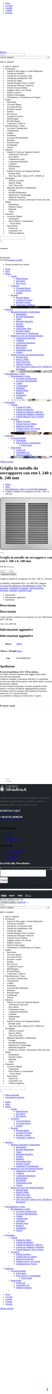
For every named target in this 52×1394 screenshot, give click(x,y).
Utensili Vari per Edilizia (26, 424)
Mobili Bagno (22, 278)
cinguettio (13, 590)
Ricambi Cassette (23, 302)
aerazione (4, 588)
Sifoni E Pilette (22, 359)
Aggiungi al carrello (8, 574)
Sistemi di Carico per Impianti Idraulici (27, 336)
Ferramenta (10, 402)
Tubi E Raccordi (23, 362)
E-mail (28, 590)
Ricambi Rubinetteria (25, 316)
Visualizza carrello (14, 260)
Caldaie (19, 383)
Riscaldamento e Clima (15, 374)
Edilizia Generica (23, 421)
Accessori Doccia (23, 290)
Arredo (14, 276)
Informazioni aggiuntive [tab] (15, 597)
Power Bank (26, 445)
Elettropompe (21, 345)
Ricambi (14, 295)
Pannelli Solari (22, 390)
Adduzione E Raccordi (25, 338)
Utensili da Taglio (23, 407)
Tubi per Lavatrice (23, 364)
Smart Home (16, 447)
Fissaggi (19, 324)
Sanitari (19, 293)
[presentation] (1, 552)
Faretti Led (20, 450)
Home (8, 269)
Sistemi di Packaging (25, 426)
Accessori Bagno (23, 288)
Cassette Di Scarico (24, 300)
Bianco (19, 651)
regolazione (14, 588)
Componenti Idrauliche (25, 343)
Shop (7, 271)
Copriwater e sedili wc (25, 305)
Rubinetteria (21, 314)
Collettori (20, 340)
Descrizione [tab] (10, 595)
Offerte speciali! (6, 461)
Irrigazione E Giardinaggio (27, 333)
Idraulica (9, 309)
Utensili (14, 405)
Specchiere (20, 281)
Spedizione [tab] (10, 600)
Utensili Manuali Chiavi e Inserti (29, 417)
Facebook (4, 590)
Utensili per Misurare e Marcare (29, 412)
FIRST (19, 644)
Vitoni (18, 319)
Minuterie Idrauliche (24, 321)
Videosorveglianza (24, 455)
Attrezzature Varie (23, 328)
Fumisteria (20, 388)
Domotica (9, 436)
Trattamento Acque (24, 350)
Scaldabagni (21, 395)
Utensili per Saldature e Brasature (30, 414)
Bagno (8, 274)
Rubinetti (20, 326)
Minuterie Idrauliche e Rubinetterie (25, 312)
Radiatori (20, 393)
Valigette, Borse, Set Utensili (28, 428)
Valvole (19, 352)
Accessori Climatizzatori (26, 378)
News (7, 3)
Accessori (15, 286)
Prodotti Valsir (22, 357)
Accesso (8, 13)
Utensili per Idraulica (25, 409)
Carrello (8, 8)
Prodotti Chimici (23, 331)
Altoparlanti (21, 440)
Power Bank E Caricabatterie (28, 443)
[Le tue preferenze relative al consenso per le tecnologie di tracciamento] (47, 1389)
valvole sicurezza (36, 588)
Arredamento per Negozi (26, 431)
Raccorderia (21, 347)
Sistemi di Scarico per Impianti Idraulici (27, 355)
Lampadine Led (22, 452)
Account (9, 5)
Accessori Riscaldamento (26, 381)
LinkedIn (21, 590)
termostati (24, 588)
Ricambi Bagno (22, 297)
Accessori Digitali (18, 438)
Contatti (8, 10)
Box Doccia (21, 283)
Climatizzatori (22, 386)
